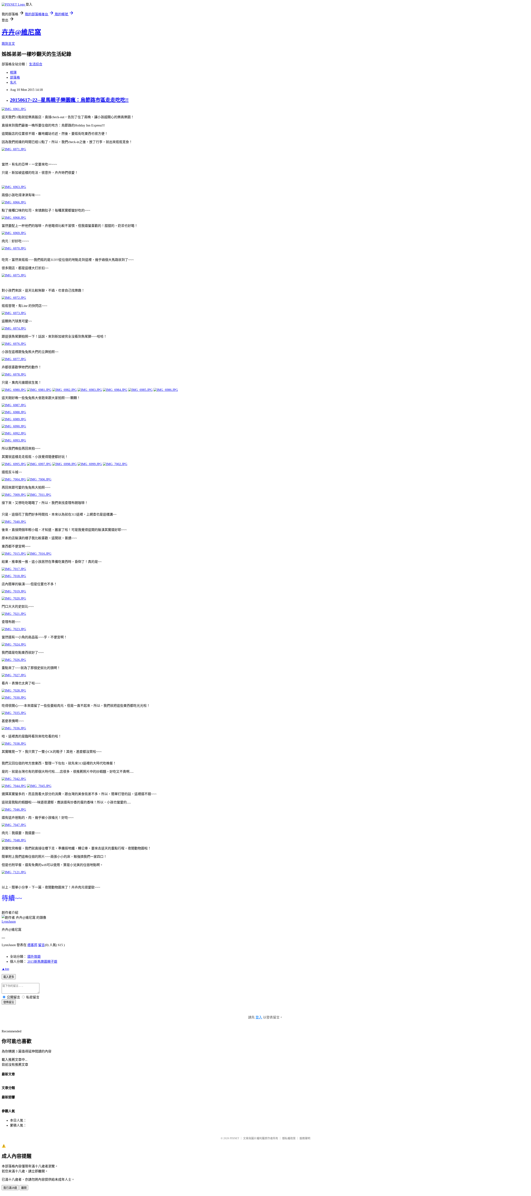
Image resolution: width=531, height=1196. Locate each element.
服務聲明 (305, 1138)
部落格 (15, 77)
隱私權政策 (289, 1138)
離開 (24, 1187)
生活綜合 (35, 64)
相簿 (13, 72)
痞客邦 (32, 945)
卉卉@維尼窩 (21, 32)
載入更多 (8, 976)
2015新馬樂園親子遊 (42, 961)
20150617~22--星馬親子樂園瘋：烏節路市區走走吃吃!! (69, 100)
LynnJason (9, 921)
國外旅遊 (34, 956)
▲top (5, 969)
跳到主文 (8, 43)
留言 (41, 945)
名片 (13, 82)
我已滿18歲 (10, 1187)
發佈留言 (8, 1002)
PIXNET (234, 1138)
